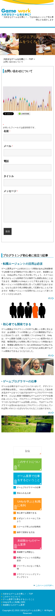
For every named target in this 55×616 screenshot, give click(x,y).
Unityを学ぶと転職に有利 (29, 503)
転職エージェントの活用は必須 (28, 559)
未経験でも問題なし (26, 552)
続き (50, 298)
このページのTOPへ (45, 585)
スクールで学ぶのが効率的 (28, 527)
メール (8, 146)
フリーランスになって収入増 (28, 567)
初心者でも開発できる (27, 513)
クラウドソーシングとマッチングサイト (28, 575)
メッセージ (11, 191)
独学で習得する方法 (26, 532)
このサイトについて (28, 463)
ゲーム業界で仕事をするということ (28, 477)
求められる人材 (24, 493)
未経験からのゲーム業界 (28, 542)
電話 (6, 161)
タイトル (9, 176)
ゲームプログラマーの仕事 (28, 487)
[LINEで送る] (24, 113)
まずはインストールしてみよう (28, 519)
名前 (7, 131)
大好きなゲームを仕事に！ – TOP (18, 594)
